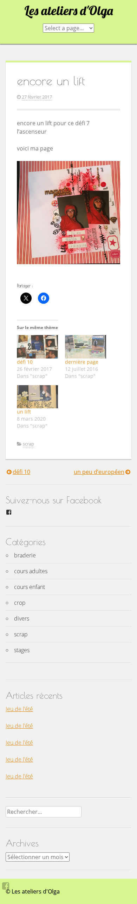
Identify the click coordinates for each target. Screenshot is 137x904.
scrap (28, 444)
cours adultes (30, 571)
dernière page (81, 362)
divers (21, 618)
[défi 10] (37, 347)
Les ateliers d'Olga (68, 10)
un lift (24, 411)
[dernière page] (85, 347)
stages (22, 650)
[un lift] (37, 397)
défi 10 (25, 362)
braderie (25, 555)
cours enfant (29, 587)
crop (20, 603)
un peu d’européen (99, 472)
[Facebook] (5, 886)
